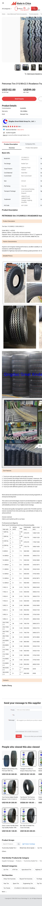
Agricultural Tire (26, 869)
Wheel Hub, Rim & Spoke (27, 848)
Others (4, 851)
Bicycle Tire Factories (26, 879)
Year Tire (6, 883)
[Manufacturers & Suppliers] (21, 3)
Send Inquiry (19, 99)
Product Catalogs (29, 844)
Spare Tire (16, 883)
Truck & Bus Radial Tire (9, 848)
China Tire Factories (10, 879)
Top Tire (39, 883)
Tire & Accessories (33, 14)
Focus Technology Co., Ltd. (25, 898)
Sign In (5, 135)
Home (3, 14)
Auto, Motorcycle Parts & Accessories (17, 14)
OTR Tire (14, 869)
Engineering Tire (28, 883)
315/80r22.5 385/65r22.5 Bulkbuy (24, 888)
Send (18, 736)
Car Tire (6, 869)
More (3, 892)
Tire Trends (7, 888)
